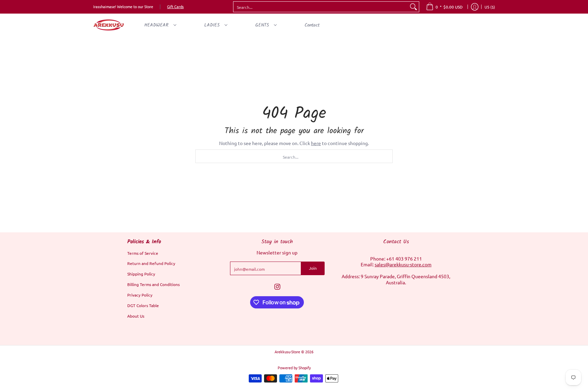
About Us (135, 316)
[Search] (413, 7)
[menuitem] (444, 7)
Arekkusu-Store (287, 351)
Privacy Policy (139, 295)
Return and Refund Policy (151, 263)
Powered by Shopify (294, 367)
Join (313, 268)
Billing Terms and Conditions (153, 284)
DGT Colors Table (143, 305)
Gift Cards (175, 6)
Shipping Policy (141, 274)
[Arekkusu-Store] (108, 25)
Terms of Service (142, 253)
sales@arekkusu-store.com (403, 264)
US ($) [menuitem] (490, 7)
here (316, 143)
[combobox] (320, 7)
